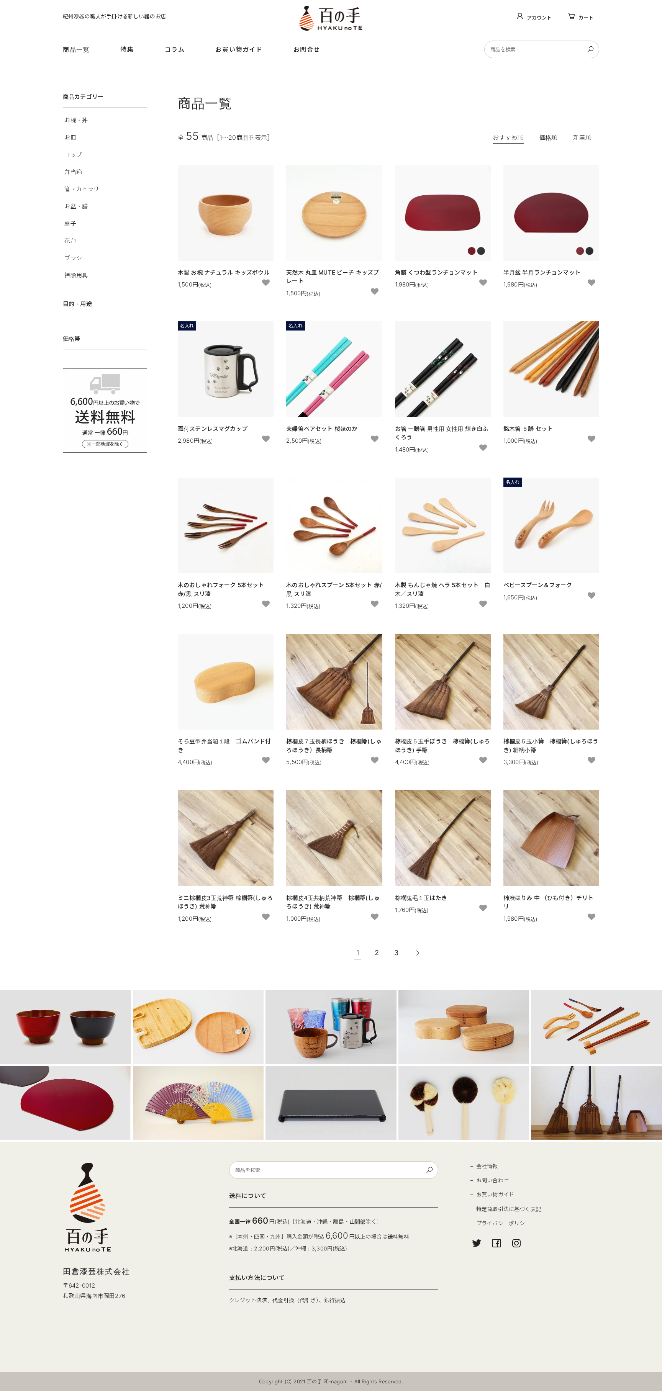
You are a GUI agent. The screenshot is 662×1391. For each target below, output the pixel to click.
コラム (175, 49)
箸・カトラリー (84, 189)
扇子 (70, 223)
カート (585, 18)
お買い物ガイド (238, 49)
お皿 (70, 137)
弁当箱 (73, 171)
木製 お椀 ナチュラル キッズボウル (224, 272)
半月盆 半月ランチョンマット (541, 272)
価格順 (548, 137)
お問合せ (306, 49)
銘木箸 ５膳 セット (528, 428)
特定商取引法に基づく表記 (508, 1209)
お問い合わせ (492, 1180)
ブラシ (73, 258)
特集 (127, 49)
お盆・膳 (76, 206)
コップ (73, 154)
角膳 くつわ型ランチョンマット (436, 272)
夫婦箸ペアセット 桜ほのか (321, 428)
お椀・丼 (76, 120)
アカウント (539, 18)
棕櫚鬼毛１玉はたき (421, 898)
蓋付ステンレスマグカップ (212, 428)
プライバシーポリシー (503, 1223)
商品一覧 (76, 49)
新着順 (582, 137)
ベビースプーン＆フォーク (537, 585)
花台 (70, 240)
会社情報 (487, 1166)
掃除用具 (76, 275)
